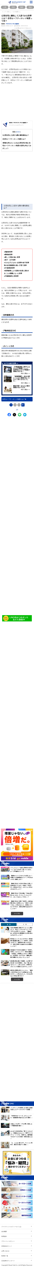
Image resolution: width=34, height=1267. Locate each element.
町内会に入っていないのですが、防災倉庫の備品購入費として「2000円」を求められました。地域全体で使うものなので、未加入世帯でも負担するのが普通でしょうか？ (21, 942)
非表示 (18, 131)
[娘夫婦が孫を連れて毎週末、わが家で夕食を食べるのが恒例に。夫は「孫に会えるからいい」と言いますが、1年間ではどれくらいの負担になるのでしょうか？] (5, 963)
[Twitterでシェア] (14, 414)
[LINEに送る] (19, 414)
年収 (13, 7)
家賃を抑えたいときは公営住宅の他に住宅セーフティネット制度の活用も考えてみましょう (16, 145)
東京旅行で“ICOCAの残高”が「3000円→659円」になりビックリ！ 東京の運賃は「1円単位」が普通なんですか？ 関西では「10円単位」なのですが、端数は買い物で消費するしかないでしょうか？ (21, 953)
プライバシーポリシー (8, 1241)
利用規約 (4, 1236)
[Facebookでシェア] (9, 414)
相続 (21, 7)
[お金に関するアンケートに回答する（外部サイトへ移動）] (17, 1163)
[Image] (17, 618)
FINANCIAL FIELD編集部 (12, 23)
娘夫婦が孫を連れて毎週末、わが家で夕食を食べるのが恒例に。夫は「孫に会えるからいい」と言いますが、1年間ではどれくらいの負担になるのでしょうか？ (21, 963)
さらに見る (17, 913)
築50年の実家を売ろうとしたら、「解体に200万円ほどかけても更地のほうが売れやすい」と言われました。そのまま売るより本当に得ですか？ (21, 973)
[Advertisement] (17, 102)
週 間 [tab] (9, 924)
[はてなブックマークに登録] (24, 414)
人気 (4, 7)
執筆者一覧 (4, 1255)
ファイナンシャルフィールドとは (11, 1226)
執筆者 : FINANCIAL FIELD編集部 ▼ (18, 122)
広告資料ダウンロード (8, 1260)
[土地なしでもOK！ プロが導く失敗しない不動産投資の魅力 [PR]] (17, 1127)
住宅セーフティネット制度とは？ (14, 139)
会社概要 (4, 1231)
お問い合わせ (5, 1251)
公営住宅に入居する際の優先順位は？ (15, 135)
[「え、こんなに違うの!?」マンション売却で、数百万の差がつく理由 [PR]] (17, 1147)
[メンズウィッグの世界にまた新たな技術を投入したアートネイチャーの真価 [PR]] (17, 1112)
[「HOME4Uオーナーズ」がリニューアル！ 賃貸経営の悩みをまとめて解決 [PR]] (17, 1120)
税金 (30, 7)
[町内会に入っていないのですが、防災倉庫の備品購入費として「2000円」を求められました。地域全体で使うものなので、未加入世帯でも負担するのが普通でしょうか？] (5, 941)
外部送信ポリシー (6, 1246)
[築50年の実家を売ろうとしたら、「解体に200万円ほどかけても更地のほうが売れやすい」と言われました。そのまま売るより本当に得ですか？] (5, 972)
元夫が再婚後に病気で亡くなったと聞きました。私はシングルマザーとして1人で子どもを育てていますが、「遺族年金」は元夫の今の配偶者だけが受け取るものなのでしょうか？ (21, 931)
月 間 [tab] (25, 924)
